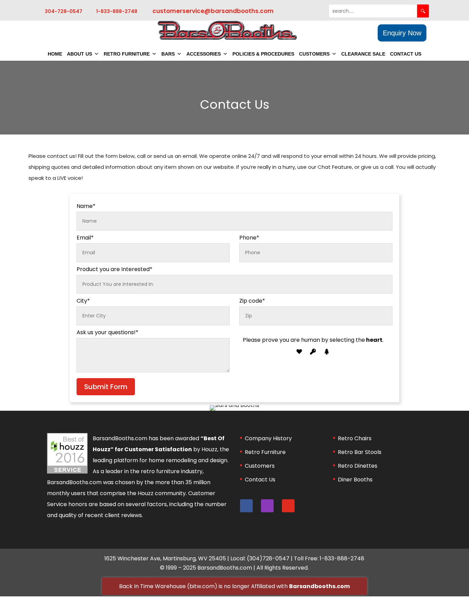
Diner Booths (355, 479)
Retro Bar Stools (359, 452)
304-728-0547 (63, 11)
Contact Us (405, 54)
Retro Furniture (127, 54)
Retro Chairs (354, 438)
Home (55, 54)
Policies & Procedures (263, 54)
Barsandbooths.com (319, 586)
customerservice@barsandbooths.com (213, 11)
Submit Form (105, 387)
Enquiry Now (402, 33)
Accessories (203, 54)
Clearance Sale (363, 54)
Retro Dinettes (357, 466)
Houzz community (162, 493)
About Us (79, 54)
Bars (168, 54)
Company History (268, 438)
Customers (314, 54)
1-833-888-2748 (116, 11)
